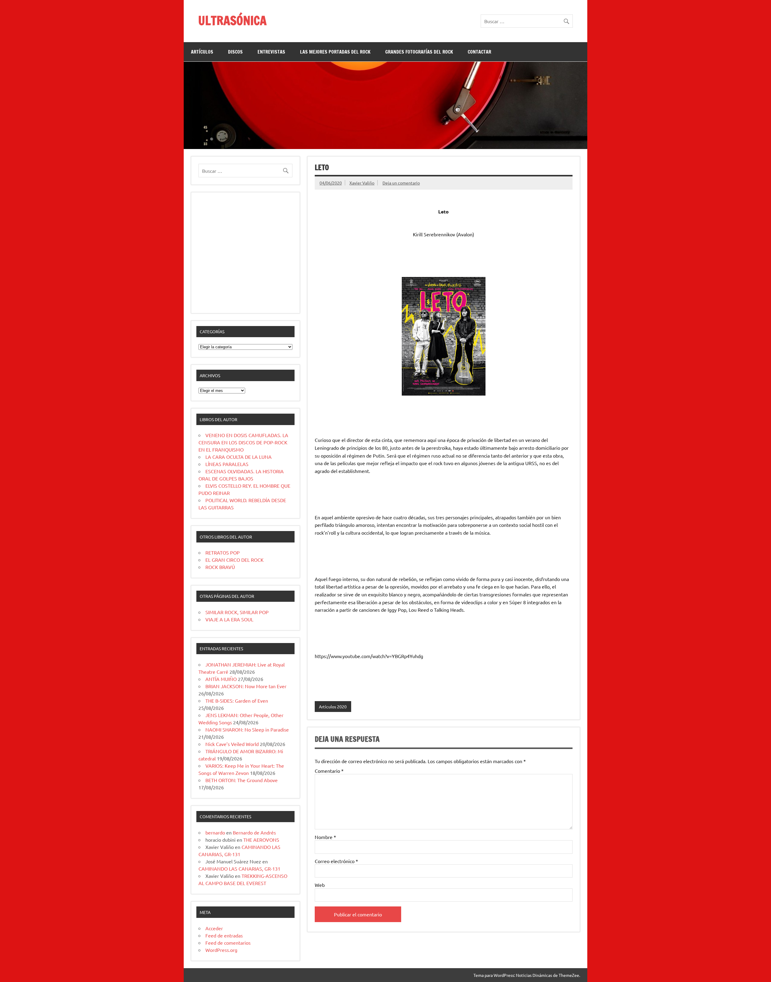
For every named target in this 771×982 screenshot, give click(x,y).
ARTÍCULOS (202, 51)
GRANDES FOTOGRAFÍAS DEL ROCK (419, 51)
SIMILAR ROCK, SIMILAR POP (237, 612)
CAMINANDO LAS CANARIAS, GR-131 (239, 868)
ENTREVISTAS (271, 51)
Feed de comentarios (228, 943)
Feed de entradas (224, 935)
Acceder (214, 928)
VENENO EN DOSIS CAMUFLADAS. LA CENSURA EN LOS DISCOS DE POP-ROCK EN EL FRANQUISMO (243, 442)
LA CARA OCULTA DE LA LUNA (238, 457)
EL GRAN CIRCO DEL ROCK (234, 560)
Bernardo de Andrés (254, 832)
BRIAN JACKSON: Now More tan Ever (245, 686)
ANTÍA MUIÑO (221, 679)
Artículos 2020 (333, 706)
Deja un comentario (401, 182)
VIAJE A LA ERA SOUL (229, 619)
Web (320, 884)
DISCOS (235, 51)
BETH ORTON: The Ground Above (241, 780)
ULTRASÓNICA (232, 20)
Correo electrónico (336, 861)
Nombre (325, 836)
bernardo (215, 832)
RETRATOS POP (222, 552)
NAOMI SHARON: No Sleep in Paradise (247, 729)
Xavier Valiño (361, 182)
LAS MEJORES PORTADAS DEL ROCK (335, 51)
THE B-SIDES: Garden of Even (236, 701)
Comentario (329, 770)
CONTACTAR (479, 51)
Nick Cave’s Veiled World (232, 744)
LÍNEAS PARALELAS (226, 464)
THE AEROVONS (261, 840)
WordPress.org (221, 950)
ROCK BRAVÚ (220, 567)
